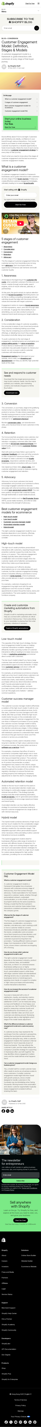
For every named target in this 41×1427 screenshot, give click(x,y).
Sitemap (21, 1411)
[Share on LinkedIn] (12, 1111)
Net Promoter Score (30, 498)
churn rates (26, 467)
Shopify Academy (8, 1325)
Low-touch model (10, 519)
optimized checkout (20, 419)
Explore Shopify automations (17, 628)
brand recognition (15, 295)
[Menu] (38, 3)
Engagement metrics (10, 356)
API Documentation (9, 1349)
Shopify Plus (6, 1374)
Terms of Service (20, 1400)
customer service (12, 667)
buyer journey (23, 179)
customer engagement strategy (23, 150)
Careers (4, 1261)
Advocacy (7, 257)
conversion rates (14, 423)
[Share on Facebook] (3, 1111)
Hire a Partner (7, 1319)
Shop (4, 1368)
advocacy (9, 265)
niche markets (15, 576)
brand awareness (32, 305)
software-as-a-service (10, 747)
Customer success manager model (17, 522)
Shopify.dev (6, 1344)
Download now (12, 393)
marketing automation (17, 654)
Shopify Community (9, 1330)
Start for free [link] (20, 205)
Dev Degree (6, 1355)
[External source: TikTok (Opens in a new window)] (25, 1422)
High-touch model (10, 517)
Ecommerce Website (28, 1267)
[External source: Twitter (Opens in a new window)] (11, 1422)
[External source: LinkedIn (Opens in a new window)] (30, 1422)
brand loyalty (29, 183)
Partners (5, 1278)
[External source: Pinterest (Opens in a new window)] (34, 1422)
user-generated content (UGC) (20, 490)
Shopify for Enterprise (10, 1379)
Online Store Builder (28, 1255)
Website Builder (27, 1261)
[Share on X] (8, 1111)
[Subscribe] (36, 28)
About (4, 1255)
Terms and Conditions (29, 1188)
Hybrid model (9, 527)
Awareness (8, 247)
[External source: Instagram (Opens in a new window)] (20, 1422)
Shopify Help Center (9, 1313)
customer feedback (9, 454)
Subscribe (20, 1181)
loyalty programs (8, 797)
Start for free (30, 3)
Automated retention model (14, 524)
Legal (4, 1289)
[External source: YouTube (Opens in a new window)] (15, 1422)
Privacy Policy (9, 1190)
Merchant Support (8, 1308)
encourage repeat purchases (22, 444)
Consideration (9, 249)
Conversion (8, 252)
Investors (5, 1267)
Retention (7, 254)
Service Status (7, 1294)
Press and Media (8, 1272)
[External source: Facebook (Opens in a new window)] (6, 1422)
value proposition (27, 343)
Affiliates (5, 1283)
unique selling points (10, 343)
